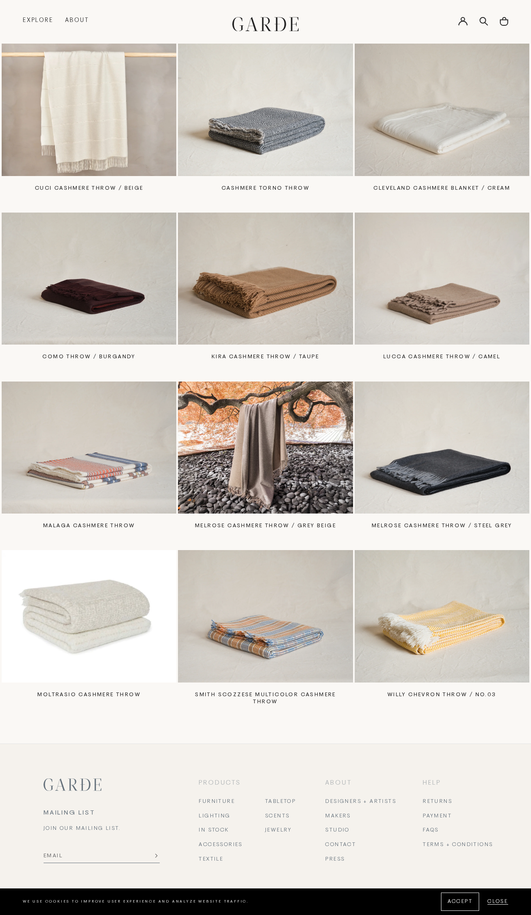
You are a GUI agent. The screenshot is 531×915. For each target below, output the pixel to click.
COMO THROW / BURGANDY (88, 357)
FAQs (431, 830)
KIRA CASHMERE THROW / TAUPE (265, 357)
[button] (504, 24)
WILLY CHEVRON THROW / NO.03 (442, 694)
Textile (211, 859)
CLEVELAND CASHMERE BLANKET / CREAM (441, 188)
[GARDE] (265, 24)
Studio (337, 830)
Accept (460, 901)
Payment (437, 816)
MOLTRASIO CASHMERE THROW (89, 694)
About (77, 20)
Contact (340, 844)
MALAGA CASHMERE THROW (89, 526)
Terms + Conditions (458, 844)
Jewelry (278, 830)
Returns (437, 801)
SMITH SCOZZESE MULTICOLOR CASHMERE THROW (265, 698)
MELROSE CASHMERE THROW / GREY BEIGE (265, 526)
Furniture (217, 801)
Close (497, 901)
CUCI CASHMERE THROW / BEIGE (89, 188)
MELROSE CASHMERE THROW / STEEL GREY (442, 526)
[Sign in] (463, 24)
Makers (338, 816)
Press (335, 859)
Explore (38, 20)
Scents (277, 816)
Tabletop (280, 801)
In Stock (214, 830)
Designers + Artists (360, 801)
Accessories (220, 844)
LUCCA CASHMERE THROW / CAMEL (441, 357)
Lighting (214, 816)
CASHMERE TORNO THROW (265, 188)
